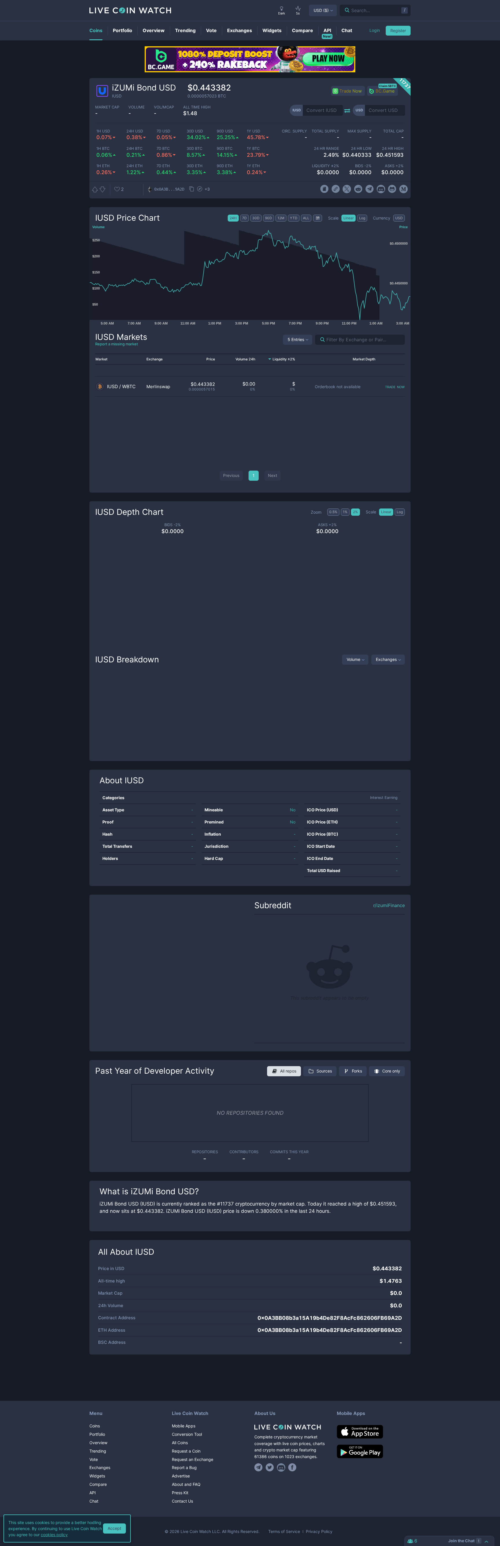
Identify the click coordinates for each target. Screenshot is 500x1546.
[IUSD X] (346, 189)
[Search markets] (320, 340)
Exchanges (386, 659)
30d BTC (194, 148)
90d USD (225, 131)
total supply (325, 131)
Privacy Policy (319, 1531)
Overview (98, 1442)
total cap (393, 131)
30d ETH (195, 166)
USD (321, 10)
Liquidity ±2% (325, 166)
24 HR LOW (361, 148)
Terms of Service (284, 1531)
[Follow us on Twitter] (269, 1467)
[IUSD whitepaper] (324, 189)
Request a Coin (186, 1451)
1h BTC (102, 148)
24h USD (134, 131)
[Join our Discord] (281, 1467)
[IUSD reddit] (358, 189)
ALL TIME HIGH (197, 107)
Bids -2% (363, 166)
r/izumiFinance (389, 905)
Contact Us (182, 1501)
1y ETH (253, 166)
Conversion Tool (187, 1434)
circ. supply (294, 131)
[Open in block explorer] (199, 189)
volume (136, 107)
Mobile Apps (183, 1425)
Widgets (97, 1475)
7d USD (163, 131)
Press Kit (180, 1492)
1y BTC (253, 148)
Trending (97, 1451)
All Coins (180, 1442)
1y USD (253, 131)
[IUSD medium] (403, 189)
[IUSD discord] (381, 189)
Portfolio (97, 1434)
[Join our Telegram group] (259, 1467)
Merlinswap (158, 386)
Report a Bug (184, 1467)
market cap (107, 107)
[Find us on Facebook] (292, 1467)
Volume (353, 659)
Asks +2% (394, 166)
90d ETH (225, 166)
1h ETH (103, 166)
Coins (94, 1425)
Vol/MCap (164, 107)
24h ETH (134, 166)
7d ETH (163, 166)
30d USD (195, 131)
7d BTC (163, 148)
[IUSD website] (335, 189)
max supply (359, 131)
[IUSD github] (392, 189)
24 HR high (393, 148)
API (92, 1492)
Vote (93, 1459)
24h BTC (134, 148)
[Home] (291, 1427)
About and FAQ (186, 1484)
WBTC (129, 386)
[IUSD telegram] (369, 189)
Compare (98, 1484)
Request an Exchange (192, 1459)
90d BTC (224, 148)
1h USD (103, 131)
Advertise (181, 1475)
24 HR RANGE (326, 148)
